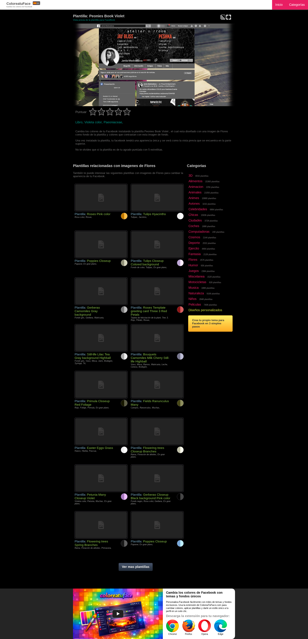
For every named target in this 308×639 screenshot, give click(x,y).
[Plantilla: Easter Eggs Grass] (101, 431)
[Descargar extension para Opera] (204, 625)
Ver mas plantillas (135, 567)
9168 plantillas (213, 293)
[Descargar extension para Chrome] (172, 625)
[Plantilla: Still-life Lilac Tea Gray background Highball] (101, 338)
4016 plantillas (202, 176)
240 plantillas (218, 232)
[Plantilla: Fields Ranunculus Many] (157, 384)
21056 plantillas (211, 193)
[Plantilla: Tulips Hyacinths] (157, 197)
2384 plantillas (208, 271)
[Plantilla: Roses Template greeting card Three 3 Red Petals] (157, 291)
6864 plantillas (216, 209)
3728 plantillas (211, 221)
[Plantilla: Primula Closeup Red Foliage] (101, 384)
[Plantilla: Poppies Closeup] (101, 244)
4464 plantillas (208, 249)
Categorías (297, 4)
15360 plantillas (212, 181)
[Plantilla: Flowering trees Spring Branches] (101, 525)
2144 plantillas (209, 237)
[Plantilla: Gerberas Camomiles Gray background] (101, 291)
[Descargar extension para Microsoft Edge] (220, 625)
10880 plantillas (209, 198)
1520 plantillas (214, 277)
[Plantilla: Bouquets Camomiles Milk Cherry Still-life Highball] (157, 338)
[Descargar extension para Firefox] (188, 625)
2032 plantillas (209, 243)
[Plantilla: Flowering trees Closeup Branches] (157, 431)
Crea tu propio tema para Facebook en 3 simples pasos (208, 323)
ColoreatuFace (19, 5)
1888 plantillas (208, 226)
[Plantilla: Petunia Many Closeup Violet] (101, 478)
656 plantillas (207, 265)
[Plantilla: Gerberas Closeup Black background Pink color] (157, 478)
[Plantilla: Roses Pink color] (101, 197)
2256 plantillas (212, 187)
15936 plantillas (208, 215)
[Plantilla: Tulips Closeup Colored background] (157, 244)
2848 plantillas (206, 299)
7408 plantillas (210, 305)
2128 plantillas (210, 254)
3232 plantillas (209, 204)
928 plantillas (215, 282)
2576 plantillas (206, 260)
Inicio (279, 4)
